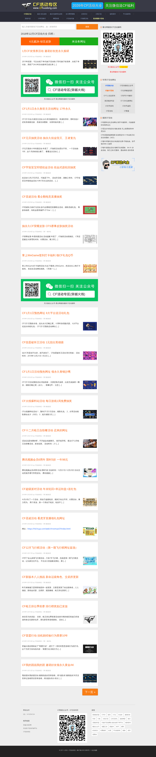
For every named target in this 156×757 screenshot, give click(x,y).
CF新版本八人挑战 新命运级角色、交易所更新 (50, 576)
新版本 (112, 727)
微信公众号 (96, 727)
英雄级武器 (96, 715)
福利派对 (128, 723)
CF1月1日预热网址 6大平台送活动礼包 (45, 313)
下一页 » (90, 692)
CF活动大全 (109, 85)
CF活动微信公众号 (126, 85)
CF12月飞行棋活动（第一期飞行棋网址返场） (50, 547)
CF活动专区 (39, 6)
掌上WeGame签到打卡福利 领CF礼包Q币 (47, 255)
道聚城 (95, 734)
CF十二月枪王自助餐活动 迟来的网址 (45, 430)
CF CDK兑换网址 (126, 101)
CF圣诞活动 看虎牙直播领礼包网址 (43, 518)
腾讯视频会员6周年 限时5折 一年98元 (45, 459)
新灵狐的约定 (109, 101)
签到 (109, 715)
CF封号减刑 (126, 106)
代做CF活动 (109, 90)
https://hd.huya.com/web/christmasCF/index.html (49, 529)
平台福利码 (116, 730)
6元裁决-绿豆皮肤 (40, 41)
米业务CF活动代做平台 (30, 728)
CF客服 (126, 111)
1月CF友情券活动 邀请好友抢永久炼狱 (45, 51)
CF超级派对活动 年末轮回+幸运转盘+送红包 (49, 489)
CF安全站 (109, 111)
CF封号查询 (109, 106)
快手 (117, 727)
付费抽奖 (103, 730)
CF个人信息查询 (109, 96)
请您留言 (48, 57)
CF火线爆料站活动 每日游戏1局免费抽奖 (47, 400)
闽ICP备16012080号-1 (84, 750)
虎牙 (129, 730)
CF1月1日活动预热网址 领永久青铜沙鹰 (46, 371)
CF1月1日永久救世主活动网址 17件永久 (46, 108)
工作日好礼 (114, 719)
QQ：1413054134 (29, 714)
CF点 (114, 715)
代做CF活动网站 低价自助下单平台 (112, 723)
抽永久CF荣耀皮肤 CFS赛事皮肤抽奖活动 (47, 226)
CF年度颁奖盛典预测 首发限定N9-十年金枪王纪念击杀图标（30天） (118, 136)
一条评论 (48, 232)
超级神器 (122, 719)
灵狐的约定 (96, 723)
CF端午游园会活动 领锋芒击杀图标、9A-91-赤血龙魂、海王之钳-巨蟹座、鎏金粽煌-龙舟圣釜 (117, 148)
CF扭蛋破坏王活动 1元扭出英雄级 (43, 342)
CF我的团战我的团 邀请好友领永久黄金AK (48, 664)
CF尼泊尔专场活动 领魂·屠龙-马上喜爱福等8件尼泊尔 (117, 130)
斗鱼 (99, 719)
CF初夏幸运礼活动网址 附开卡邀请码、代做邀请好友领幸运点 (118, 123)
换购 (124, 730)
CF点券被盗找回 (126, 90)
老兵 (129, 719)
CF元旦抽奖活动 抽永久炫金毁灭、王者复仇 (49, 138)
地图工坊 (104, 727)
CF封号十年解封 (126, 96)
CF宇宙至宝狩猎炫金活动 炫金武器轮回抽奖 (49, 167)
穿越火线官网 (27, 725)
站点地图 (94, 750)
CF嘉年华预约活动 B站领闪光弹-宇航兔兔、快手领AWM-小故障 (118, 142)
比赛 (109, 730)
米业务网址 (79, 41)
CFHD (103, 715)
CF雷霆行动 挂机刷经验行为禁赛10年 (45, 635)
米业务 (120, 715)
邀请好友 (127, 715)
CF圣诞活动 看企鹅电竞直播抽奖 (42, 196)
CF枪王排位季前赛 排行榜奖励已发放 (45, 606)
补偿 (94, 719)
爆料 (122, 727)
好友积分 (95, 730)
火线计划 (105, 719)
